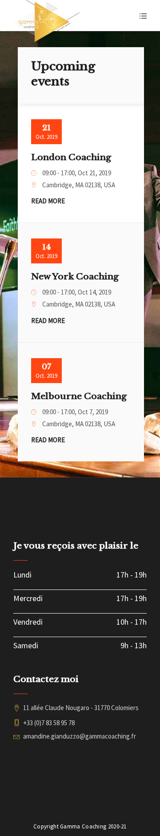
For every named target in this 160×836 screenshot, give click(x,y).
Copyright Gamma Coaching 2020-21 (80, 826)
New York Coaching (75, 276)
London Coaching (71, 157)
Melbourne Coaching (79, 396)
